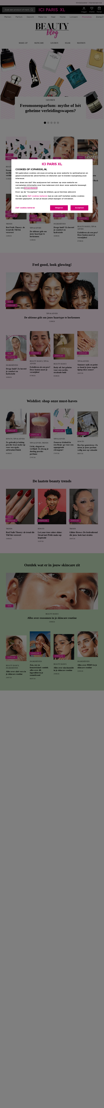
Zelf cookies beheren (25, 208)
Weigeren (59, 208)
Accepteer (79, 208)
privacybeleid (30, 188)
